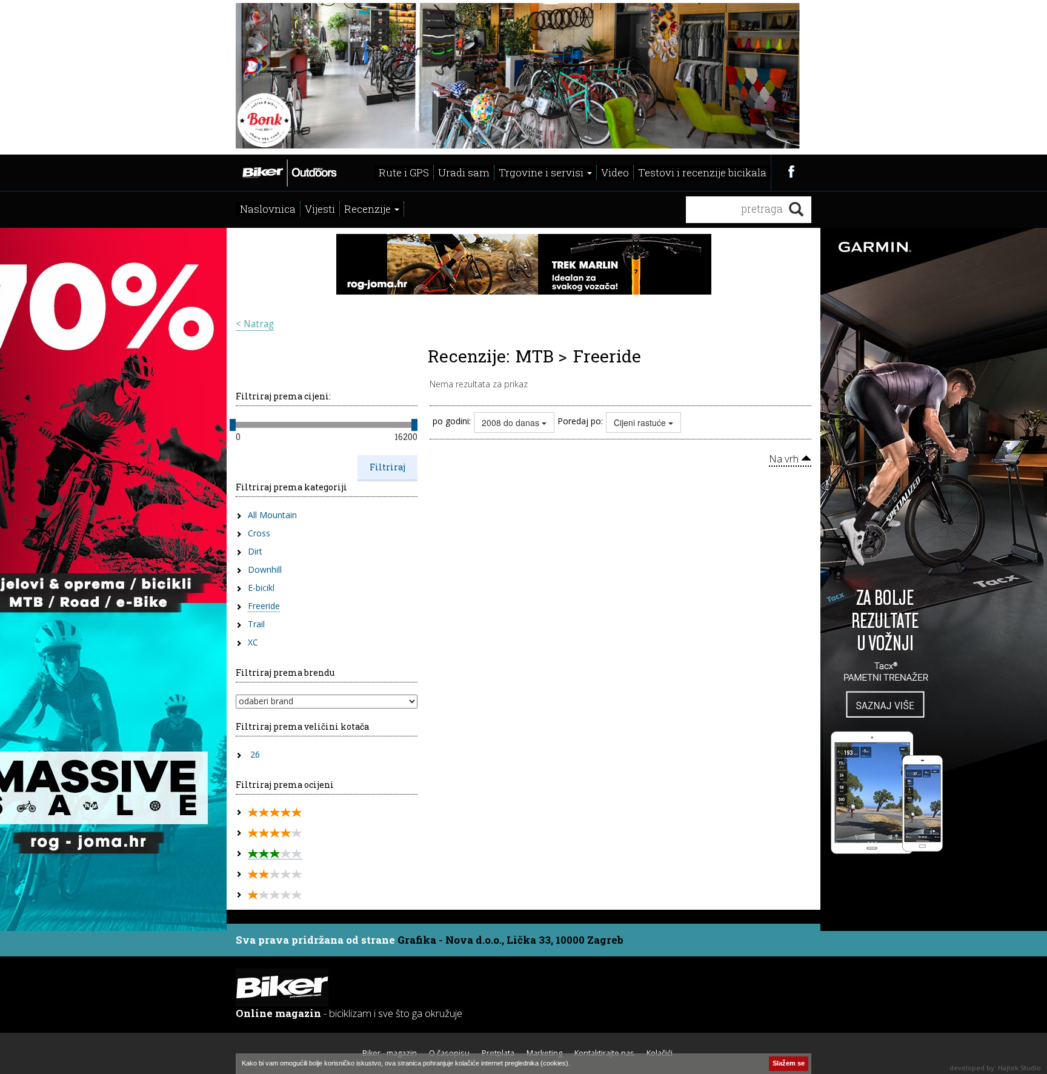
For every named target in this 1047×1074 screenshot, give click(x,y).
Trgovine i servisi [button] (542, 172)
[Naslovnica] (289, 171)
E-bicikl (261, 587)
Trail (256, 624)
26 (255, 754)
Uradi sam (464, 172)
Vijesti (320, 209)
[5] (275, 812)
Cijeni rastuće (641, 422)
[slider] (233, 425)
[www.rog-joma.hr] (523, 263)
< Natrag (255, 324)
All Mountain (272, 515)
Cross (259, 533)
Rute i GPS (404, 172)
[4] (275, 833)
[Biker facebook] (791, 171)
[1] (275, 895)
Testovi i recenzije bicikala (702, 172)
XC (253, 642)
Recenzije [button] (368, 209)
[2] (275, 874)
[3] (275, 853)
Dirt (255, 551)
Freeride (264, 606)
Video (615, 172)
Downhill (265, 569)
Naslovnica (268, 209)
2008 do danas (512, 422)
